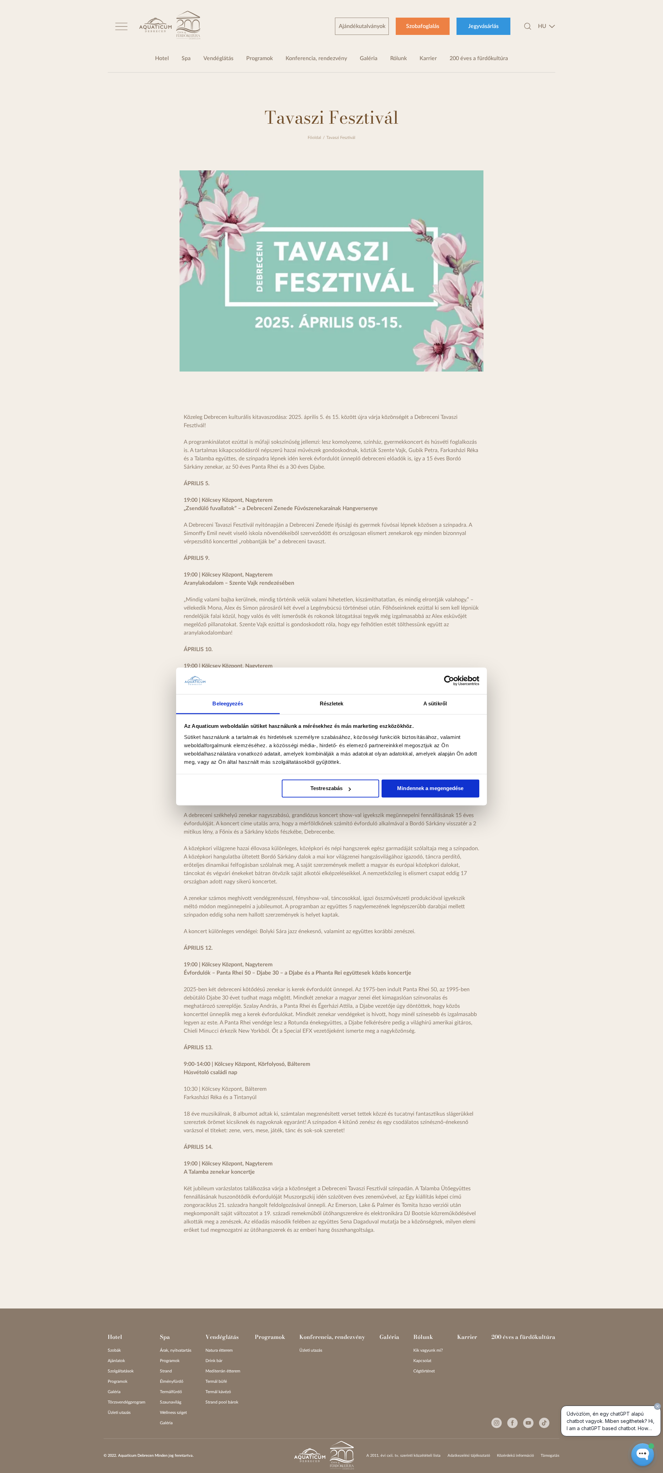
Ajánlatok (116, 1361)
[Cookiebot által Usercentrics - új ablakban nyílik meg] (449, 681)
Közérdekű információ (515, 1455)
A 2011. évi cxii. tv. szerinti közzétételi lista (403, 1455)
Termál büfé (216, 1381)
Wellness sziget (173, 1412)
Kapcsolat (422, 1361)
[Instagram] (496, 1423)
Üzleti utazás (119, 1412)
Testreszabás (326, 788)
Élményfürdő (171, 1381)
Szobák (114, 1350)
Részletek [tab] (332, 703)
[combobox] (546, 26)
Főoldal (314, 137)
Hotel (162, 58)
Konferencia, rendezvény (316, 58)
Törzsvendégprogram (126, 1402)
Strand (166, 1371)
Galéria (368, 58)
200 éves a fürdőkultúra (479, 58)
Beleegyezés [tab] (227, 703)
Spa (186, 58)
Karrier (428, 58)
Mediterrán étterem (222, 1371)
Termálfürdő (171, 1392)
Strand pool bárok (221, 1402)
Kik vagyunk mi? (428, 1350)
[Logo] (155, 26)
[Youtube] (528, 1423)
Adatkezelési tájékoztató (469, 1455)
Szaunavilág (170, 1402)
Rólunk (398, 58)
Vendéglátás (218, 58)
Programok (259, 58)
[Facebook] (512, 1423)
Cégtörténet (424, 1371)
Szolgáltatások (121, 1371)
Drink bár (213, 1361)
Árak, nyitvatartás (175, 1350)
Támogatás (550, 1455)
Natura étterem (219, 1350)
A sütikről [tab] (435, 703)
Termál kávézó (218, 1392)
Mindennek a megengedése (430, 788)
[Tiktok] (544, 1423)
